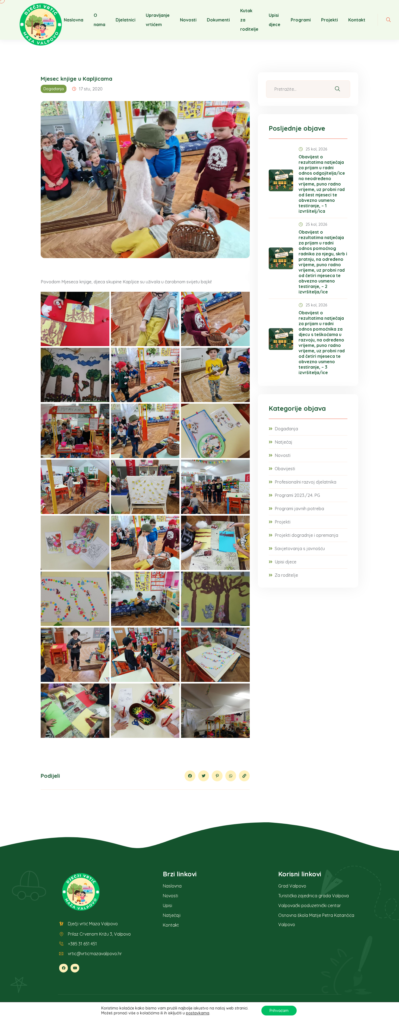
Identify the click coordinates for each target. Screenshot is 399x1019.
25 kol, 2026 (316, 149)
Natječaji (171, 915)
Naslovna (73, 20)
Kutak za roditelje (249, 20)
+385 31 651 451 (82, 943)
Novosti (188, 20)
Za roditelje (286, 575)
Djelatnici (125, 20)
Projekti (329, 20)
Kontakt (356, 20)
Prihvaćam (279, 1010)
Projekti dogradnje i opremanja (306, 535)
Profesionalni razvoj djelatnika (305, 482)
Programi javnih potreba (299, 508)
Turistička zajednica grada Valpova (313, 895)
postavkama (197, 1013)
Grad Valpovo (292, 886)
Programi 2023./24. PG (297, 495)
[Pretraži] (337, 89)
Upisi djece (274, 19)
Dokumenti (218, 20)
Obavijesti (285, 468)
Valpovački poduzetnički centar (309, 905)
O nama (99, 19)
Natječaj (283, 442)
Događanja (53, 88)
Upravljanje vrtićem (158, 19)
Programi (301, 20)
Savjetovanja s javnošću (300, 548)
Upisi (167, 905)
